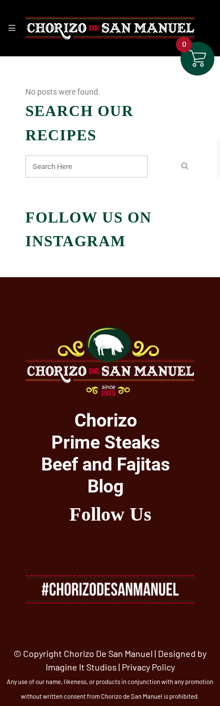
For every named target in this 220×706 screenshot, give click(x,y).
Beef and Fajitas (105, 464)
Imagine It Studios (81, 666)
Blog (105, 486)
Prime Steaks (105, 442)
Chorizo (105, 420)
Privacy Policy (148, 666)
